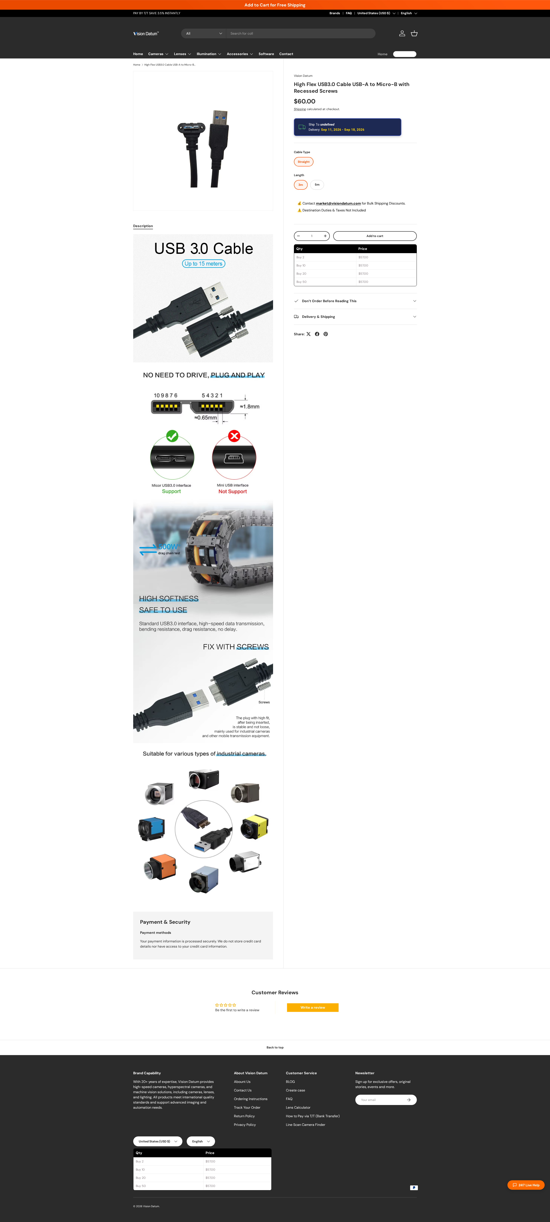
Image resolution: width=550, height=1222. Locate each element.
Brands (335, 13)
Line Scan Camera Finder (305, 1124)
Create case (295, 1090)
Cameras (155, 54)
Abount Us (242, 1081)
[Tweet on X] (308, 334)
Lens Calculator (298, 1107)
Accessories (237, 54)
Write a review (313, 1007)
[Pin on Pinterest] (325, 334)
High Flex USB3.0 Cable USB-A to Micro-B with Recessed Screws (170, 64)
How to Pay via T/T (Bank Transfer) (313, 1116)
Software (266, 54)
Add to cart (375, 236)
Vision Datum (303, 76)
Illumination (206, 54)
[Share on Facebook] (317, 334)
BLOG (290, 1081)
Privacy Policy (245, 1124)
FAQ (349, 13)
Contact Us (243, 1090)
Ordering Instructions (250, 1099)
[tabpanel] (203, 567)
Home (138, 54)
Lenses (180, 54)
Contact (286, 54)
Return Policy (244, 1116)
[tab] (143, 226)
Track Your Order (247, 1107)
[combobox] (278, 33)
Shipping (300, 109)
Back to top (275, 1047)
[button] (414, 33)
